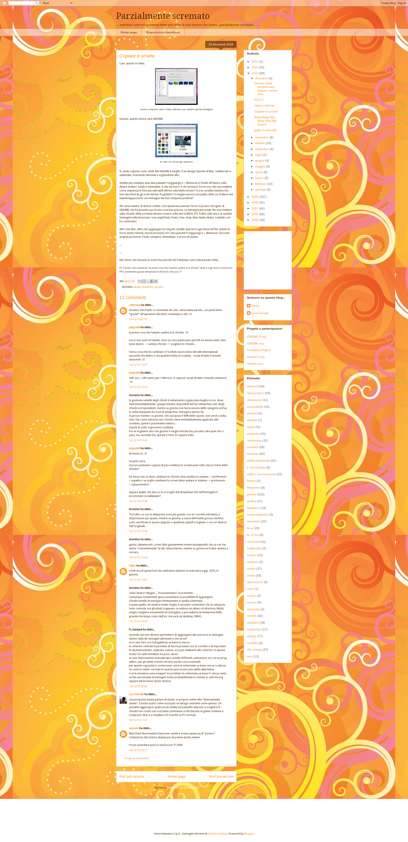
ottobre (260, 143)
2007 (255, 208)
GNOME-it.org (256, 336)
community (254, 440)
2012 (255, 61)
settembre (262, 149)
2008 (255, 202)
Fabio (132, 565)
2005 (255, 220)
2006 (255, 214)
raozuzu (134, 728)
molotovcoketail (217, 833)
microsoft (253, 541)
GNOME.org (255, 343)
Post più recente (131, 777)
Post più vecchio (221, 777)
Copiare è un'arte (266, 111)
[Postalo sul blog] (144, 281)
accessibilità (255, 406)
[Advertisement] (273, 259)
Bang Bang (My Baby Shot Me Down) (265, 120)
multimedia (254, 548)
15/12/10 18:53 (138, 621)
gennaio (261, 189)
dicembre (262, 78)
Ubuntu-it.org (256, 356)
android (252, 420)
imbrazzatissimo (258, 514)
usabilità (252, 643)
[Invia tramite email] (140, 281)
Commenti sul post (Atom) (182, 787)
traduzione (254, 629)
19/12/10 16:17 (138, 750)
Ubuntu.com (255, 363)
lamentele (253, 521)
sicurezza (253, 609)
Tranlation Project (259, 350)
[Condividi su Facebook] (152, 281)
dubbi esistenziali (258, 460)
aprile (259, 172)
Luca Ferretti (136, 694)
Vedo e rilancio (264, 105)
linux (250, 528)
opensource (255, 582)
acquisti (252, 413)
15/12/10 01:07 (138, 319)
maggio (260, 166)
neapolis (252, 562)
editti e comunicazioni (261, 474)
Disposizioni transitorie (163, 32)
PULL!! (259, 99)
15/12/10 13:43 (138, 440)
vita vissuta (254, 649)
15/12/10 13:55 (138, 557)
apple (137, 286)
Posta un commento (137, 758)
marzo (260, 178)
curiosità (252, 447)
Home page (129, 32)
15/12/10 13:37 (138, 364)
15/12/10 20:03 (138, 686)
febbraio (261, 184)
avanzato (253, 433)
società (251, 615)
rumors (251, 602)
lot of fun (253, 535)
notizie (251, 568)
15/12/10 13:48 (138, 501)
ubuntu (251, 636)
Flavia (255, 305)
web (249, 656)
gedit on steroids (265, 130)
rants (250, 588)
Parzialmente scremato (163, 16)
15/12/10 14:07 (138, 579)
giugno (260, 160)
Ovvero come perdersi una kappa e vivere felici (265, 89)
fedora (251, 480)
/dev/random (255, 393)
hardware (253, 508)
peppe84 (134, 327)
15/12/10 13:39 (138, 387)
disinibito (147, 286)
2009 (255, 196)
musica (251, 555)
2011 (255, 67)
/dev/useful (254, 400)
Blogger (249, 833)
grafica (251, 501)
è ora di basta (256, 467)
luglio (259, 154)
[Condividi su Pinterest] (156, 281)
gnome (158, 286)
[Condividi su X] (148, 281)
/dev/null (252, 386)
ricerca (251, 595)
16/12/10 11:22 (138, 720)
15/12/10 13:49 (138, 531)
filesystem (253, 487)
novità (251, 575)
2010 (255, 73)
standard (253, 622)
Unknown (134, 304)
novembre (262, 137)
